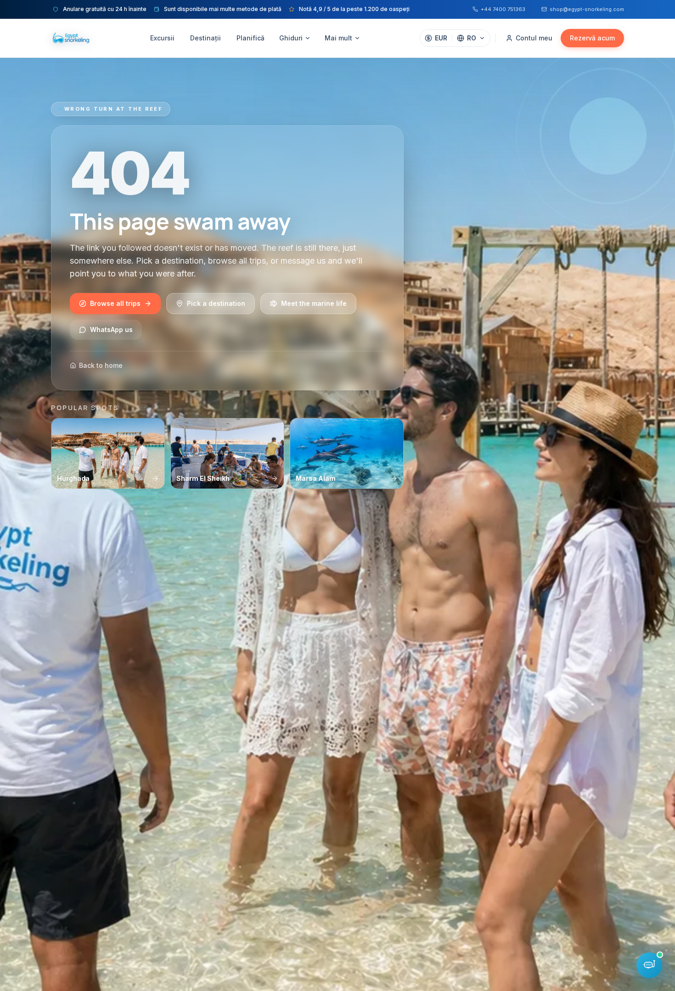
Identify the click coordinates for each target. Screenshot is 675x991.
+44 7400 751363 (503, 9)
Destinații (205, 38)
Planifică (250, 38)
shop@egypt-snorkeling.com (587, 9)
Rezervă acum (592, 38)
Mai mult (338, 38)
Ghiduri (291, 38)
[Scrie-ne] (649, 965)
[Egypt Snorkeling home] (70, 38)
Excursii (162, 38)
